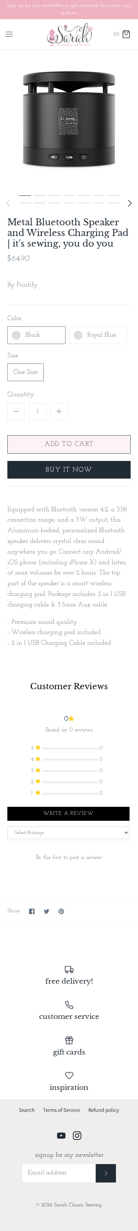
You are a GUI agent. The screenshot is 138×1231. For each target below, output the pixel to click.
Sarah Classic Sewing (78, 1205)
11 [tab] (69, 202)
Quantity (20, 394)
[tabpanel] (69, 119)
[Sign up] (106, 1173)
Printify (27, 285)
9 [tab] (39, 202)
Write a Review (68, 813)
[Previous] (8, 203)
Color (14, 318)
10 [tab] (54, 202)
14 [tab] (113, 202)
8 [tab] (25, 202)
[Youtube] (61, 1135)
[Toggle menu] (9, 34)
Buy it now (69, 470)
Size (12, 356)
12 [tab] (84, 202)
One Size (25, 372)
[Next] (130, 203)
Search (27, 1109)
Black (32, 335)
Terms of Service (61, 1109)
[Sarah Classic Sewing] (69, 34)
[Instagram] (77, 1135)
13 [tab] (98, 202)
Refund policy (103, 1109)
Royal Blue (101, 335)
